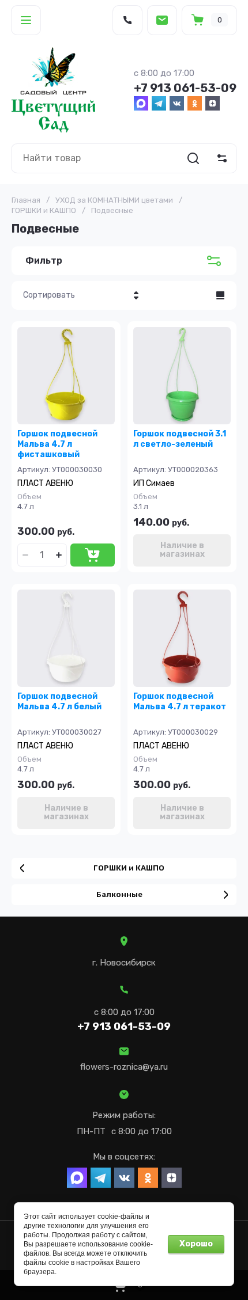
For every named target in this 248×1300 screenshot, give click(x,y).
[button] (26, 20)
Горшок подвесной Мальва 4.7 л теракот (179, 701)
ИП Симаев (154, 483)
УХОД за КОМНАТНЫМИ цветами (114, 200)
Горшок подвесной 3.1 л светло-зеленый (179, 439)
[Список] (220, 295)
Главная (26, 200)
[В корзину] (92, 555)
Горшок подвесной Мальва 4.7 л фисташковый (57, 444)
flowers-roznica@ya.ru (124, 1067)
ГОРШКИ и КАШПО (44, 210)
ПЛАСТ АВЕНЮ (45, 483)
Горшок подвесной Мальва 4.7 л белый (59, 701)
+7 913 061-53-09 (185, 88)
